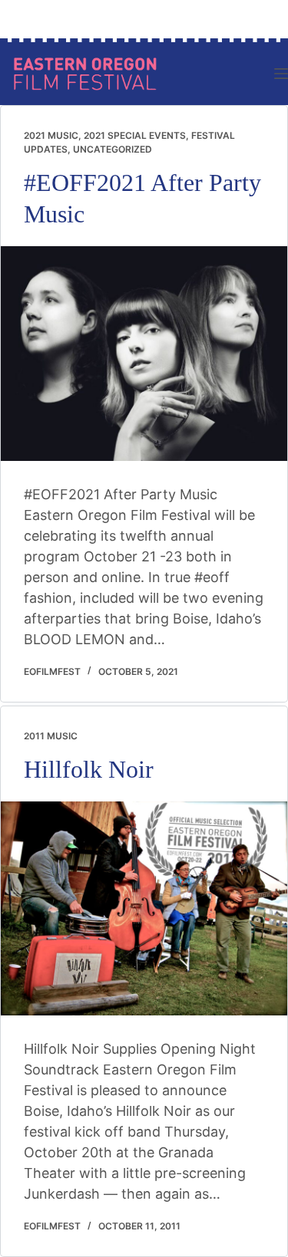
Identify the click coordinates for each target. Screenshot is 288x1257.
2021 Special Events (135, 135)
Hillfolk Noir (89, 769)
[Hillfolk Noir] (144, 908)
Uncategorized (112, 149)
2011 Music (51, 736)
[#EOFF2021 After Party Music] (144, 353)
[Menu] (281, 74)
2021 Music (51, 135)
